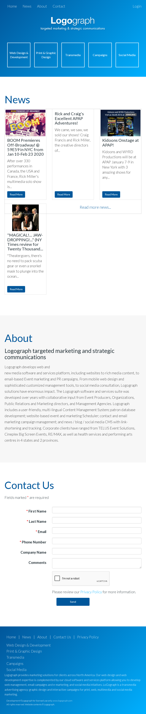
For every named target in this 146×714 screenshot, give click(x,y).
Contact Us (62, 637)
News (27, 6)
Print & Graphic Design (46, 55)
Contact (59, 6)
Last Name (36, 521)
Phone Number (33, 542)
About (42, 6)
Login (137, 6)
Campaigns (100, 55)
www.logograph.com (62, 700)
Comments (37, 562)
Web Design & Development (19, 55)
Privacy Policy (91, 592)
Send (73, 601)
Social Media (127, 55)
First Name (36, 511)
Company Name (33, 552)
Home (12, 6)
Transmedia (73, 55)
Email (41, 531)
